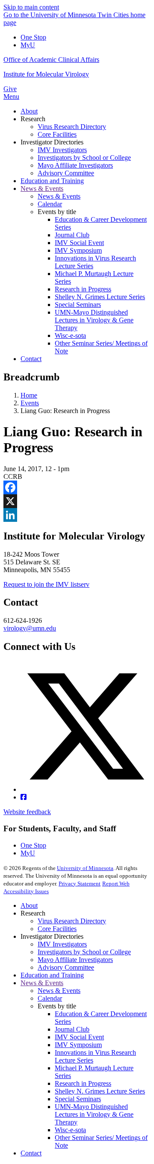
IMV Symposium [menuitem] (78, 250)
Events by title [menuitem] (57, 211)
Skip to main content (31, 7)
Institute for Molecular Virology (46, 74)
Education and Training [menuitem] (52, 180)
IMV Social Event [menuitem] (79, 242)
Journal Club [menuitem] (72, 235)
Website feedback (27, 811)
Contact (31, 1153)
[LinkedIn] (77, 515)
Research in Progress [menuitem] (83, 289)
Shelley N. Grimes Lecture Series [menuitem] (100, 296)
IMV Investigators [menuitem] (62, 149)
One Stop (33, 37)
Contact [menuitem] (31, 358)
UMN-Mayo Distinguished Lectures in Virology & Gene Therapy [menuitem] (94, 320)
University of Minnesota (85, 868)
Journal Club (72, 1029)
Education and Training (52, 975)
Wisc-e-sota (70, 1129)
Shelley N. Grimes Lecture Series (100, 1091)
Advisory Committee (66, 967)
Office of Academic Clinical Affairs (51, 59)
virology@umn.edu (29, 628)
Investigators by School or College (84, 952)
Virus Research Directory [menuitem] (72, 126)
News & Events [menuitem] (42, 188)
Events (30, 403)
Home (29, 395)
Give (10, 88)
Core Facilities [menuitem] (57, 134)
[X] (77, 501)
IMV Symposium (78, 1044)
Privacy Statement (80, 883)
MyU (28, 45)
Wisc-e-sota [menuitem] (70, 335)
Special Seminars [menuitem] (78, 304)
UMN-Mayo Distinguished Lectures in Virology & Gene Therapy (94, 1114)
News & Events (42, 982)
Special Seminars (78, 1099)
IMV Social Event (79, 1037)
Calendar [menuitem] (50, 204)
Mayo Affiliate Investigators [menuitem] (75, 165)
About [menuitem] (29, 111)
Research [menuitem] (33, 119)
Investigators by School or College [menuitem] (84, 157)
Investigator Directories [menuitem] (52, 142)
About (29, 905)
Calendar (50, 998)
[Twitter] (86, 789)
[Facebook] (77, 487)
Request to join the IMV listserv (46, 584)
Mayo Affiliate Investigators (75, 959)
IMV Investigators (62, 944)
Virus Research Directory (72, 921)
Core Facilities (57, 928)
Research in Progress (83, 1083)
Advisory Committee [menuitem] (66, 173)
